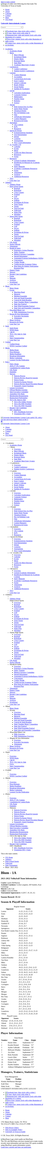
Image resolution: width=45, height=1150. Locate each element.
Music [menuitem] (7, 286)
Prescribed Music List (17, 732)
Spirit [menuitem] (7, 326)
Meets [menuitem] (12, 53)
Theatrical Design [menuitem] (20, 111)
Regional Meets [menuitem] (19, 61)
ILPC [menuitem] (16, 127)
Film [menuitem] (15, 115)
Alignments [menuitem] (18, 172)
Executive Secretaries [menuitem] (21, 316)
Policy (8, 794)
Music (8, 706)
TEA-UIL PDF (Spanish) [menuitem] (23, 406)
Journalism (14, 527)
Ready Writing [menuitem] (19, 85)
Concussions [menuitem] (18, 260)
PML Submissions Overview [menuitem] (24, 312)
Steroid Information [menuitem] (20, 256)
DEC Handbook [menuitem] (15, 410)
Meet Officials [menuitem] (19, 55)
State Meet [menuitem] (17, 63)
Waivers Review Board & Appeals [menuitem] (26, 378)
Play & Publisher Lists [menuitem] (21, 113)
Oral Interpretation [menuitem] (20, 135)
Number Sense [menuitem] (19, 99)
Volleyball (8, 863)
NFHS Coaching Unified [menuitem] (18, 346)
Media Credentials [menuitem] (16, 358)
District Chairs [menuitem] (15, 270)
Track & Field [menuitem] (19, 208)
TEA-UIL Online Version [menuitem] (23, 402)
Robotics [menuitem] (17, 101)
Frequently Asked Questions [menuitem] (24, 386)
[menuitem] (20, 31)
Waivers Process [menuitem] (19, 376)
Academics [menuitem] (9, 49)
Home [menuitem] (7, 10)
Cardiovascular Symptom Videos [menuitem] (25, 264)
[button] (1, 421)
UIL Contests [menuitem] (18, 125)
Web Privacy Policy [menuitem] (12, 1128)
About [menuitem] (7, 12)
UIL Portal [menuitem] (9, 19)
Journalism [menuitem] (13, 123)
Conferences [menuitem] (14, 67)
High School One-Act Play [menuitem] (23, 107)
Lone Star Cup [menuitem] (15, 180)
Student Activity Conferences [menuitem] (24, 71)
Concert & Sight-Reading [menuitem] (23, 300)
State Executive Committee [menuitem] (19, 392)
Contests (13, 471)
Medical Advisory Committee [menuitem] (24, 254)
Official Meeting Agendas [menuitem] (18, 390)
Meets (12, 447)
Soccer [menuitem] (16, 198)
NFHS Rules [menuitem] (14, 330)
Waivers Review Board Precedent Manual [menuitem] (28, 384)
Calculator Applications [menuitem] (22, 93)
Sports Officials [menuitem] (15, 244)
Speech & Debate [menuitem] (16, 131)
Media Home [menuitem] (14, 350)
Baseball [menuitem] (17, 188)
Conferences (14, 463)
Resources (14, 569)
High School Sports (17, 601)
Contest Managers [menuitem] (20, 119)
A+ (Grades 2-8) (16, 553)
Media (8, 778)
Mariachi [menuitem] (17, 294)
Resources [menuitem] (17, 129)
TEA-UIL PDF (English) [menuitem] (22, 404)
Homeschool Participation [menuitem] (18, 398)
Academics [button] (10, 443)
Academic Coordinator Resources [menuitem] (25, 168)
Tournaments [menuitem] (18, 141)
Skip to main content (8, 2)
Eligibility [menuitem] (13, 372)
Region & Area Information (19, 738)
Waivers (13, 808)
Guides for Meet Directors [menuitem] (23, 153)
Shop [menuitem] (7, 17)
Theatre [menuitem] (12, 105)
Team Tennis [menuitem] (18, 204)
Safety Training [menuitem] (19, 252)
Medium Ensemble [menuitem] (20, 296)
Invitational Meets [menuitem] (20, 57)
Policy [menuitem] (7, 362)
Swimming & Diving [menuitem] (21, 202)
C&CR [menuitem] (12, 332)
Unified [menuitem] (7, 342)
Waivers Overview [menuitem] (20, 810)
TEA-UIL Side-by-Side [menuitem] (18, 400)
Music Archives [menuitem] (15, 320)
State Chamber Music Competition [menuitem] (26, 302)
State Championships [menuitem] (17, 338)
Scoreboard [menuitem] (13, 282)
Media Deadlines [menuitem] (15, 354)
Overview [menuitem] (17, 449)
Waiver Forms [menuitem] (19, 380)
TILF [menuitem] (11, 178)
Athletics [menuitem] (8, 182)
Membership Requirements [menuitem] (19, 396)
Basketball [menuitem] (17, 190)
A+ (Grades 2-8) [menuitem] (15, 145)
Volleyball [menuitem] (17, 210)
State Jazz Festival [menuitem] (20, 304)
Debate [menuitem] (16, 137)
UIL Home (9, 857)
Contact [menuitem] (8, 16)
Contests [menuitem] (13, 73)
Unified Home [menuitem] (15, 344)
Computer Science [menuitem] (20, 95)
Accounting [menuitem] (18, 77)
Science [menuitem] (16, 103)
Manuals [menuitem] (13, 278)
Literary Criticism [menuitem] (20, 83)
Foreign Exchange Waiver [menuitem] (23, 818)
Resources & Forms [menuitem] (21, 121)
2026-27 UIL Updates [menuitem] (17, 366)
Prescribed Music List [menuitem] (17, 310)
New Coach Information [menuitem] (22, 143)
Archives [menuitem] (17, 174)
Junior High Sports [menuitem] (16, 216)
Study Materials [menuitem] (19, 166)
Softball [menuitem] (16, 200)
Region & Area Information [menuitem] (19, 314)
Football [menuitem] (17, 194)
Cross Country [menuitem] (19, 192)
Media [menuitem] (7, 348)
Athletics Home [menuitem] (15, 184)
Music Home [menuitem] (14, 288)
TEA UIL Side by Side (18, 836)
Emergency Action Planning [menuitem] (23, 250)
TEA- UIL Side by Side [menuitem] (18, 334)
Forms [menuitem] (16, 157)
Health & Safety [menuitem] (15, 248)
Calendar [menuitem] (8, 14)
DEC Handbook (16, 846)
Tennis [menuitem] (16, 206)
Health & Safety (15, 664)
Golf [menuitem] (15, 196)
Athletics (9, 595)
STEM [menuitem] (12, 91)
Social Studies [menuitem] (19, 87)
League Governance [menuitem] (17, 388)
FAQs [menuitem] (12, 336)
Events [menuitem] (16, 149)
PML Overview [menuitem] (19, 734)
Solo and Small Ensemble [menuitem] (23, 298)
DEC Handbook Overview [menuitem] (23, 412)
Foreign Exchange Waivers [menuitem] (23, 382)
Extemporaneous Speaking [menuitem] (23, 133)
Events (12, 710)
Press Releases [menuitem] (15, 352)
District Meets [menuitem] (19, 59)
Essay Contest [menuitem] (19, 81)
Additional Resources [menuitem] (21, 176)
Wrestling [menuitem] (17, 214)
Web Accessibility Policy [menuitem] (13, 1130)
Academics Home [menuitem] (16, 51)
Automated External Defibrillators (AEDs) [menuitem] (28, 258)
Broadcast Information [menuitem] (17, 356)
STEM (12, 491)
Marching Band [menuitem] (19, 292)
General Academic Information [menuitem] (24, 161)
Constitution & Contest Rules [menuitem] (20, 368)
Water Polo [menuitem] (18, 212)
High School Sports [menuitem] (16, 186)
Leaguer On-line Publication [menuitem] (19, 360)
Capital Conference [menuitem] (20, 69)
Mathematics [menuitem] (18, 97)
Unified (8, 770)
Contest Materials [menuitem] (20, 75)
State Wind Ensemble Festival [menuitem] (24, 306)
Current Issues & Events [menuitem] (22, 79)
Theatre (13, 507)
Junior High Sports (16, 632)
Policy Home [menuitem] (14, 364)
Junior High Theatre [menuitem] (21, 109)
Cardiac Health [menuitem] (19, 262)
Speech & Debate (16, 537)
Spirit (8, 752)
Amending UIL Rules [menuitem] (17, 394)
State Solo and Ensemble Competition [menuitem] (27, 308)
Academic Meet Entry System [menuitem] (24, 65)
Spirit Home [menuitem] (14, 328)
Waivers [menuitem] (12, 272)
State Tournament (11, 865)
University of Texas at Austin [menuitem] (15, 1132)
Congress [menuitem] (17, 139)
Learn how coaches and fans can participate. (16, 1147)
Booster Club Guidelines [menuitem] (18, 274)
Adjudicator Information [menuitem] (22, 117)
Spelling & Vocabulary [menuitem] (22, 89)
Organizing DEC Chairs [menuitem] (22, 414)
